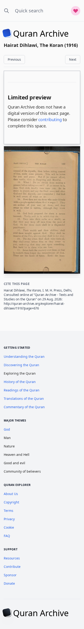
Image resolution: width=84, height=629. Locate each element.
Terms (8, 510)
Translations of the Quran (24, 398)
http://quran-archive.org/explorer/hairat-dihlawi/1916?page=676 (34, 305)
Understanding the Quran (24, 356)
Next (72, 59)
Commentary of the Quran (24, 407)
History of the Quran (20, 382)
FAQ (7, 536)
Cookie (9, 527)
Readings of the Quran (21, 390)
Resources (12, 558)
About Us (11, 494)
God (7, 429)
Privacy (9, 519)
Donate (9, 583)
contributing (50, 119)
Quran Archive (41, 33)
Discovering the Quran (21, 365)
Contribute (12, 566)
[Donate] (75, 10)
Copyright (11, 502)
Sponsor (10, 575)
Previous (14, 59)
